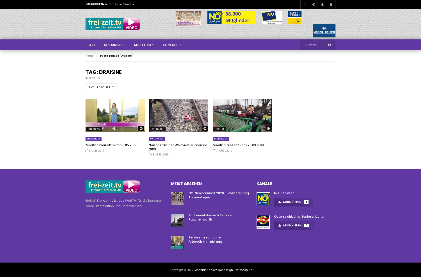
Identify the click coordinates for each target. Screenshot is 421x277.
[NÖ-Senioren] (263, 198)
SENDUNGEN (113, 45)
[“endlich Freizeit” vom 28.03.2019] (242, 115)
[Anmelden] (331, 4)
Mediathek (142, 45)
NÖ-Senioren (284, 193)
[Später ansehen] (313, 4)
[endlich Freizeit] (113, 24)
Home (90, 56)
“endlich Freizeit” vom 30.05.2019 (111, 145)
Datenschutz (243, 270)
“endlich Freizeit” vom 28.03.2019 (238, 145)
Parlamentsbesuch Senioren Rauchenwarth (211, 217)
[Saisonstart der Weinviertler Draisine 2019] (178, 115)
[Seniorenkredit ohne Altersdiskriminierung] (177, 242)
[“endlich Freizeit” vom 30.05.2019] (115, 115)
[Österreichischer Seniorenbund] (263, 222)
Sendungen (93, 138)
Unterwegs (157, 138)
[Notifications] (322, 4)
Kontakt (170, 45)
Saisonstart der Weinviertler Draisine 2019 (178, 147)
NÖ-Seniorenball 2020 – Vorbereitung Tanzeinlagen (219, 195)
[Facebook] (304, 4)
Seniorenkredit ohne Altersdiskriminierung (205, 239)
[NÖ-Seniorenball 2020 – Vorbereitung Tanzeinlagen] (177, 198)
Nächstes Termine (122, 4)
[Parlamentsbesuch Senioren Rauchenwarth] (177, 220)
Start (90, 45)
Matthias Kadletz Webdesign (213, 270)
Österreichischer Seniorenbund (299, 216)
